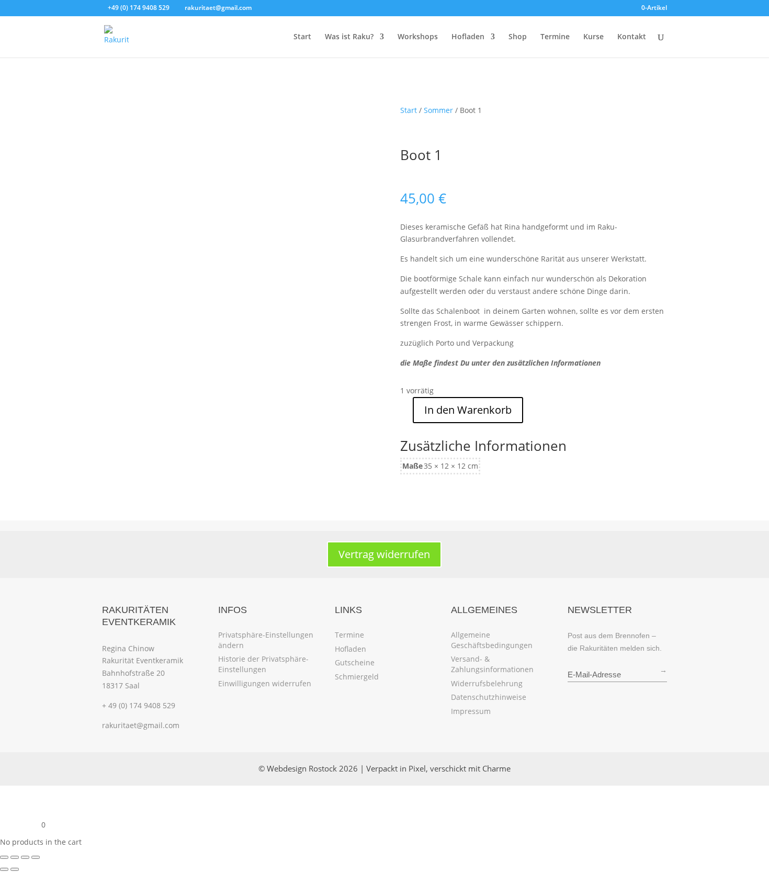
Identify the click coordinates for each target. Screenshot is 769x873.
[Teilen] (25, 857)
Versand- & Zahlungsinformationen (492, 664)
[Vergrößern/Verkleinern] (4, 857)
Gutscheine (355, 662)
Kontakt (631, 37)
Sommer (438, 110)
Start (302, 37)
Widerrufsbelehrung (487, 683)
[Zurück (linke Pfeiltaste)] (4, 869)
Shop (517, 37)
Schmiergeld (357, 677)
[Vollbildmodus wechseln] (14, 857)
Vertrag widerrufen (384, 554)
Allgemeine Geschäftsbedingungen (492, 640)
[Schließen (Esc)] (35, 857)
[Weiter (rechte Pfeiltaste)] (14, 869)
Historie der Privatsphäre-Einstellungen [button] (263, 664)
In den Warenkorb (468, 410)
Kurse (593, 37)
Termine (555, 37)
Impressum (471, 711)
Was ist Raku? (349, 37)
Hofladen (467, 37)
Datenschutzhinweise (488, 697)
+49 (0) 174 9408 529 (138, 7)
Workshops (418, 37)
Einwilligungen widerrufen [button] (264, 683)
